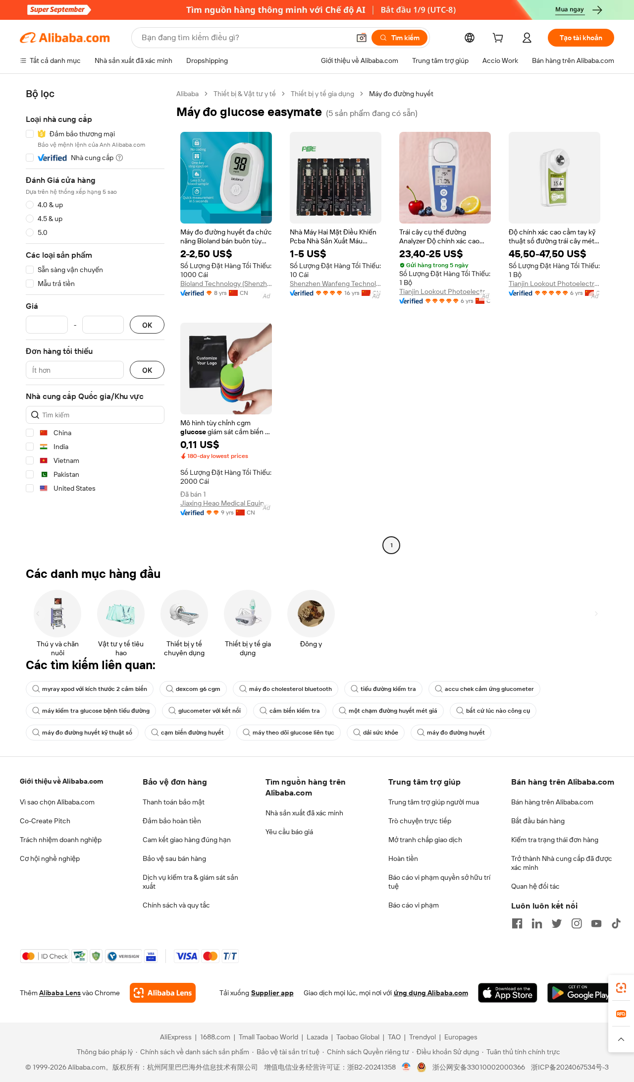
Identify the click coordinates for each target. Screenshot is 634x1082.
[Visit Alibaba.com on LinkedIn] (537, 923)
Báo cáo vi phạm (413, 905)
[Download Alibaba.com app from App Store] (507, 993)
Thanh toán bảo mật (174, 802)
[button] (362, 38)
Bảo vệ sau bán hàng (174, 858)
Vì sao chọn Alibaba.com (57, 802)
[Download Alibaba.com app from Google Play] (580, 993)
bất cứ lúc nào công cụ (498, 710)
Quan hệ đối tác (535, 886)
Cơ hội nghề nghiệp (50, 858)
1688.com (215, 1037)
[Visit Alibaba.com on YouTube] (596, 923)
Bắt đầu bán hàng (538, 821)
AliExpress (176, 1037)
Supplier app (272, 993)
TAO (394, 1037)
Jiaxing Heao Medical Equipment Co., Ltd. (226, 503)
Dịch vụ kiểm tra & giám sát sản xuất (190, 881)
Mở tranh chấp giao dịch (425, 840)
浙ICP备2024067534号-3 (570, 1067)
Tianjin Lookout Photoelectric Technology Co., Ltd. (445, 291)
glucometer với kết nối (209, 710)
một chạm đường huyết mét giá (393, 710)
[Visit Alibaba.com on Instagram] (576, 923)
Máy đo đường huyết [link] (401, 94)
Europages (460, 1037)
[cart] (499, 39)
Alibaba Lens (60, 993)
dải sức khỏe (380, 732)
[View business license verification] (406, 1067)
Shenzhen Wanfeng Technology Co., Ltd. (335, 283)
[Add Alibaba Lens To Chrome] (163, 993)
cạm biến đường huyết (192, 732)
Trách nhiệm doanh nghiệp (61, 840)
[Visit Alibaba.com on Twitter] (557, 923)
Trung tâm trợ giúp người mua (433, 802)
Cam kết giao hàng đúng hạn (187, 840)
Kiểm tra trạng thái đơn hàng (554, 840)
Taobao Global (357, 1037)
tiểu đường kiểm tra (388, 688)
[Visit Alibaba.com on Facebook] (517, 923)
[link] (621, 988)
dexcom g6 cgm (198, 688)
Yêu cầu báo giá (289, 832)
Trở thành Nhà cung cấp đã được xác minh (561, 862)
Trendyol (422, 1037)
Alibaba (187, 94)
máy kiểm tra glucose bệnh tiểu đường (96, 710)
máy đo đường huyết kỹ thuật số (87, 732)
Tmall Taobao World (268, 1037)
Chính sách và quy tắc (176, 905)
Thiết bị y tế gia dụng (322, 94)
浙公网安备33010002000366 (478, 1067)
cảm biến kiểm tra (294, 710)
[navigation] (95, 320)
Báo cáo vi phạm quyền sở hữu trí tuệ (439, 881)
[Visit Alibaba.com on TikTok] (616, 923)
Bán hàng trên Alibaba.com (552, 802)
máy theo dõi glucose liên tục (293, 732)
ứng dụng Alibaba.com (431, 993)
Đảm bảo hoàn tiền (172, 821)
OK (147, 325)
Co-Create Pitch (45, 821)
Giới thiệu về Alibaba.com (61, 781)
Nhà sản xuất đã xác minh (304, 813)
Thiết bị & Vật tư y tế (244, 94)
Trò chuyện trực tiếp (419, 821)
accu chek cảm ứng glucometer (489, 688)
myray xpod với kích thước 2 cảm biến (94, 688)
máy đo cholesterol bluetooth (290, 688)
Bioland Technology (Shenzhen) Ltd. (226, 283)
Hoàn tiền (403, 858)
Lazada (317, 1037)
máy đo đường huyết (456, 732)
